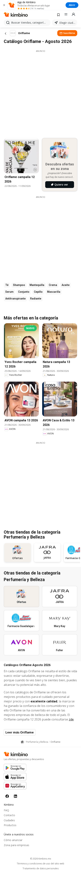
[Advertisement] (40, 93)
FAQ (6, 810)
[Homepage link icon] (22, 741)
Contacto (9, 815)
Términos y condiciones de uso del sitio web (40, 863)
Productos (10, 825)
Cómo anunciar (13, 840)
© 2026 (40, 858)
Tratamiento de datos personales (41, 868)
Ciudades (9, 820)
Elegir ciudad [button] (68, 22)
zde (71, 719)
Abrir (72, 5)
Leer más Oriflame (19, 732)
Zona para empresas (16, 845)
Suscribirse (69, 33)
